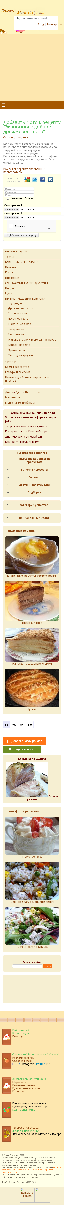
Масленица (12, 397)
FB (13, 1064)
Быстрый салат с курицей (32, 947)
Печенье (10, 267)
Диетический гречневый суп (23, 436)
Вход (41, 24)
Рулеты (9, 293)
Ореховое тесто (18, 350)
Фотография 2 (13, 213)
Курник (32, 709)
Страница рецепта (15, 137)
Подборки (34, 492)
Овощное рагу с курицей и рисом (32, 901)
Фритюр (10, 361)
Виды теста (15, 304)
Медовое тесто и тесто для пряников (32, 339)
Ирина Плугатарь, (12, 1155)
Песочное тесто (18, 318)
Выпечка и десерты (34, 469)
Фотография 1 (13, 205)
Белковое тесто (18, 334)
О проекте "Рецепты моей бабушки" (35, 1054)
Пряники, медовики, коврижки (25, 298)
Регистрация (55, 24)
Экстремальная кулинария (29, 1079)
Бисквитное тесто (19, 324)
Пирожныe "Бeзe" (32, 856)
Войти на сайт (21, 1030)
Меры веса (19, 1082)
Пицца (9, 288)
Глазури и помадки (17, 372)
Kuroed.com (12, 1177)
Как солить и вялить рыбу (22, 442)
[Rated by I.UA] (42, 1201)
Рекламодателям (23, 1058)
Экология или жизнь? (25, 1131)
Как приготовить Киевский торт (26, 431)
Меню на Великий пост (20, 402)
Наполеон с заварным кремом (32, 663)
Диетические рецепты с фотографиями (32, 575)
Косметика (19, 1091)
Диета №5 (22, 392)
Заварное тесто (18, 329)
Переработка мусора (25, 1127)
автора (33, 1165)
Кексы (9, 272)
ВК (18, 1064)
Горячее (34, 477)
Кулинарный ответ (24, 1109)
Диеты (9, 392)
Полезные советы (23, 1085)
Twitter (40, 1064)
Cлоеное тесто (17, 313)
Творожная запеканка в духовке (26, 426)
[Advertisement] (32, 68)
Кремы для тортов (17, 367)
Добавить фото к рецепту (22, 235)
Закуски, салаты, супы (34, 484)
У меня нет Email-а (21, 198)
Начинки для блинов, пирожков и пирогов (27, 378)
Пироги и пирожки (17, 251)
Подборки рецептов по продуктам (35, 460)
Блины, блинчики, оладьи (21, 262)
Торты (9, 257)
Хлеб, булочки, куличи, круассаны (26, 283)
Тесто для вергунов (20, 355)
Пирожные (12, 277)
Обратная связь (22, 1061)
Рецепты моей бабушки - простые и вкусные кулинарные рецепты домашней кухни (31, 1169)
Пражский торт (32, 623)
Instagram (27, 1064)
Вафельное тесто (19, 345)
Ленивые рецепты (43, 798)
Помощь (18, 1036)
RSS (48, 1064)
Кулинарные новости (26, 1088)
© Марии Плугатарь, (18, 1182)
